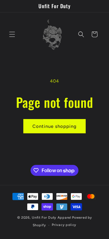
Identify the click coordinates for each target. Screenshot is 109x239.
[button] (12, 34)
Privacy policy (64, 225)
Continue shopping (54, 126)
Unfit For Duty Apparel (51, 218)
